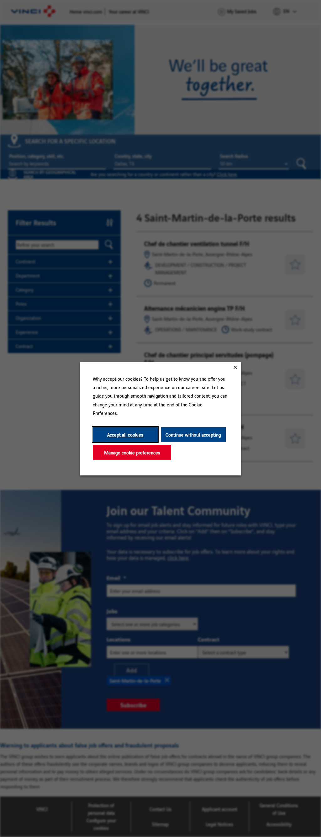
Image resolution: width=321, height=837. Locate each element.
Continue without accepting (193, 434)
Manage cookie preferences (132, 452)
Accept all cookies (125, 434)
